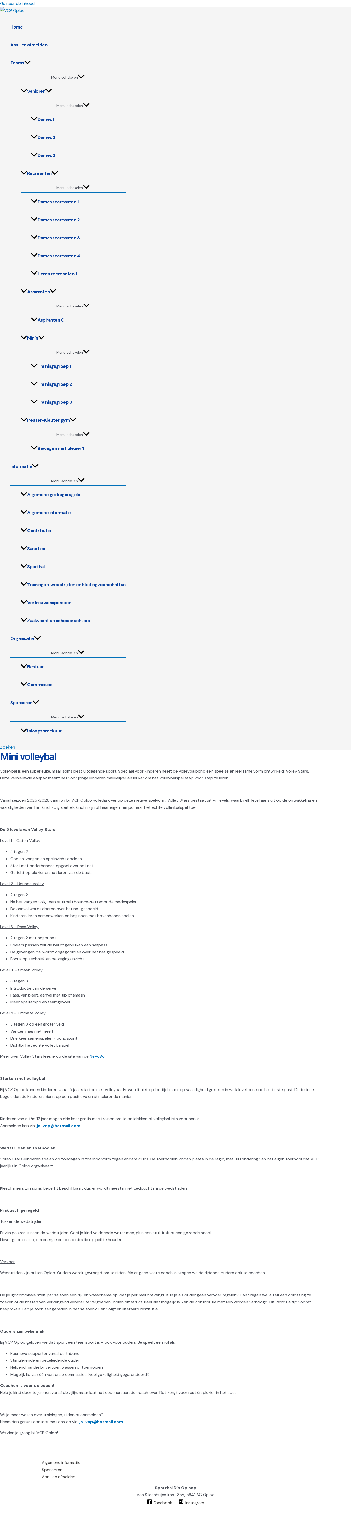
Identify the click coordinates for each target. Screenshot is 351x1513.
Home (16, 27)
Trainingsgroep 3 (55, 402)
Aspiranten (38, 292)
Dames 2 (47, 137)
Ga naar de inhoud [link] (17, 3)
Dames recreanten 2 (59, 220)
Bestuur (35, 667)
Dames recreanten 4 (59, 256)
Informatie (21, 466)
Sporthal (36, 566)
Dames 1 (46, 119)
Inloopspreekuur (44, 731)
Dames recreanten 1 (58, 202)
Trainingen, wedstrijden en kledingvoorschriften (76, 584)
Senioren (36, 91)
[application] (27, 63)
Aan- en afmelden (28, 45)
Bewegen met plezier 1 (61, 448)
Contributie (39, 530)
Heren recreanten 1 (57, 274)
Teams (17, 63)
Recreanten (39, 173)
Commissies (39, 685)
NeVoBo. (97, 1056)
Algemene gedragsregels (53, 494)
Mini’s (32, 338)
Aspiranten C (51, 320)
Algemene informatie (49, 512)
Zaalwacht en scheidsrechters (58, 620)
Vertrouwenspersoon (49, 602)
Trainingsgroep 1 (54, 366)
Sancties (36, 548)
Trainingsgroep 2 (55, 384)
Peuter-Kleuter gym (48, 420)
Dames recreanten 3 (59, 238)
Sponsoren (21, 703)
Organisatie (22, 638)
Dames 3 (47, 155)
